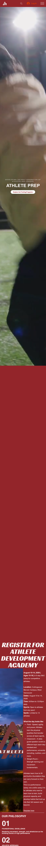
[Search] (21, 3)
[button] (42, 363)
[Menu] (42, 3)
